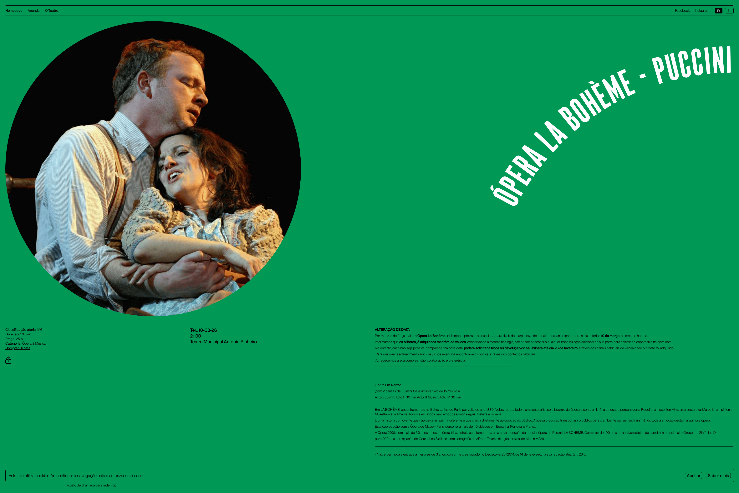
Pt (718, 10)
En (729, 10)
